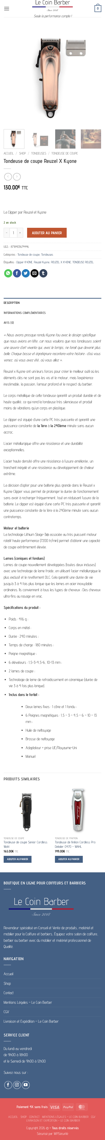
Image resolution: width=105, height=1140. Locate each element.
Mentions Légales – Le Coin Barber (28, 1002)
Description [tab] (12, 303)
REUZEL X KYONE (61, 262)
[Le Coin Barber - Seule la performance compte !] (52, 5)
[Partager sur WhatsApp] (8, 273)
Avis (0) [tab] (9, 322)
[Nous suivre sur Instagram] (17, 1085)
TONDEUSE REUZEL (83, 262)
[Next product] (8, 177)
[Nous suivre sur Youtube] (26, 1085)
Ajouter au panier (47, 233)
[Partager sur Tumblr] (43, 273)
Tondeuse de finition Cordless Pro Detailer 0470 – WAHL (75, 844)
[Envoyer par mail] (35, 273)
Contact (9, 992)
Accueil (9, 153)
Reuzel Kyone (41, 262)
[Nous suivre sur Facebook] (8, 1085)
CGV (6, 1011)
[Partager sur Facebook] (17, 273)
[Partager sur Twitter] (26, 273)
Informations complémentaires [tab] (25, 313)
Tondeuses (38, 153)
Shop (22, 153)
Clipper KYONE (24, 262)
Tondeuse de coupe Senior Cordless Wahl (25, 844)
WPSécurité (61, 1133)
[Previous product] (17, 177)
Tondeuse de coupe (65, 153)
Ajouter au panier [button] (17, 859)
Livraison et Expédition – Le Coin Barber (31, 1021)
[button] (7, 8)
